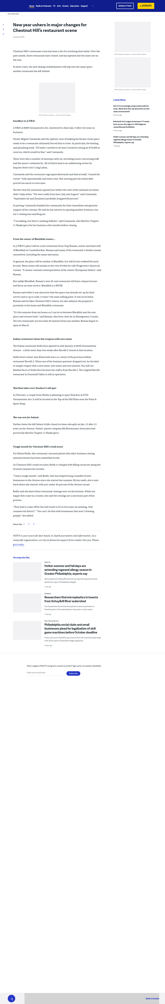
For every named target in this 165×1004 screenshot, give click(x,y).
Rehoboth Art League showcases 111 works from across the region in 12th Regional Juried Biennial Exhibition (131, 124)
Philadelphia (13, 14)
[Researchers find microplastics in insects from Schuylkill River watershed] (27, 605)
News (31, 5)
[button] (11, 998)
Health (47, 562)
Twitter (28, 523)
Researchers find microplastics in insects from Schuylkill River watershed (71, 599)
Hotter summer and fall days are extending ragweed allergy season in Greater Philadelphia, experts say (68, 570)
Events (65, 5)
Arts (59, 5)
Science (47, 594)
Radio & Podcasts (43, 5)
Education (74, 5)
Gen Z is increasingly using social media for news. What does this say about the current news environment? (131, 109)
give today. (18, 544)
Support (84, 5)
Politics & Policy (51, 621)
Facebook (24, 523)
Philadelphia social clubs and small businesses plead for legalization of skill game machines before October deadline (70, 628)
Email (33, 523)
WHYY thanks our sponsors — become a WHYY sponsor (55, 115)
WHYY (14, 6)
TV (54, 5)
